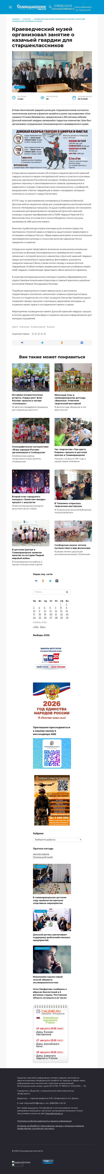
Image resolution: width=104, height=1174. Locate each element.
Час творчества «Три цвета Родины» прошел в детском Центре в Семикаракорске (71, 452)
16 (67, 611)
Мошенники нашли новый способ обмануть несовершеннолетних (48, 980)
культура (25, 327)
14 (56, 611)
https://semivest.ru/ (54, 1113)
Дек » (43, 627)
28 (56, 617)
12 (45, 611)
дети (15, 327)
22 (61, 614)
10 (34, 611)
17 (34, 614)
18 (40, 614)
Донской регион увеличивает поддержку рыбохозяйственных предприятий (51, 937)
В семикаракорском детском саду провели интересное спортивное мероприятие (49, 900)
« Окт (35, 627)
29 (61, 617)
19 (45, 614)
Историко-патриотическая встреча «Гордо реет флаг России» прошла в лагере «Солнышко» (27, 399)
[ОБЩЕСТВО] (52, 892)
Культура (20, 87)
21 (56, 614)
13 (51, 611)
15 (61, 611)
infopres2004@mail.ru (63, 8)
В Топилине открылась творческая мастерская (68, 504)
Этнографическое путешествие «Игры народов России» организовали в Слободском (30, 450)
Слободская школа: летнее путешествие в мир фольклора (72, 546)
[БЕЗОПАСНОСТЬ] (52, 972)
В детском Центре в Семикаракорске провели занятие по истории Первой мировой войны (28, 553)
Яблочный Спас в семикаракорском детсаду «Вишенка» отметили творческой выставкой (70, 399)
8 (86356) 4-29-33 (63, 5)
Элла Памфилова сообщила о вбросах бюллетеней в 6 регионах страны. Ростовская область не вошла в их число (50, 993)
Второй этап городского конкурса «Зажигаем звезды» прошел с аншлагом (29, 499)
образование (38, 327)
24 (34, 617)
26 (45, 617)
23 (67, 614)
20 (51, 614)
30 (67, 617)
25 (40, 617)
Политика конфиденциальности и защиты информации (44, 1121)
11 (39, 611)
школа (51, 327)
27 (51, 617)
